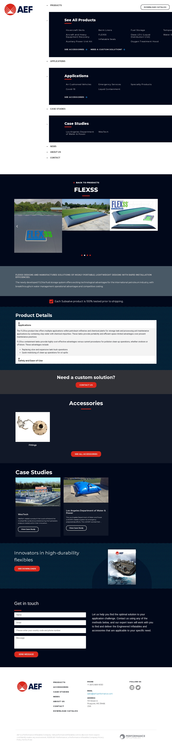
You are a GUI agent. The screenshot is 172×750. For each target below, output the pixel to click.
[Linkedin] (132, 687)
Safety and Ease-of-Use (30, 360)
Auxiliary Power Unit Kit (79, 41)
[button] (17, 226)
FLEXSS (102, 34)
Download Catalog (65, 711)
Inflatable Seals (107, 39)
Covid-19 (70, 89)
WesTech (103, 132)
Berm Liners (105, 30)
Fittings (33, 445)
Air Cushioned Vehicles (78, 84)
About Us (55, 152)
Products (56, 5)
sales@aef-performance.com (100, 694)
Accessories (60, 687)
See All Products (80, 20)
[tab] (86, 324)
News (53, 146)
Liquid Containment (109, 89)
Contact (55, 158)
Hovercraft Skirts (75, 30)
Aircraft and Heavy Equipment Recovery (77, 35)
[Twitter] (138, 687)
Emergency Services (109, 84)
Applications (57, 61)
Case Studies (57, 109)
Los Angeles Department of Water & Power (80, 133)
